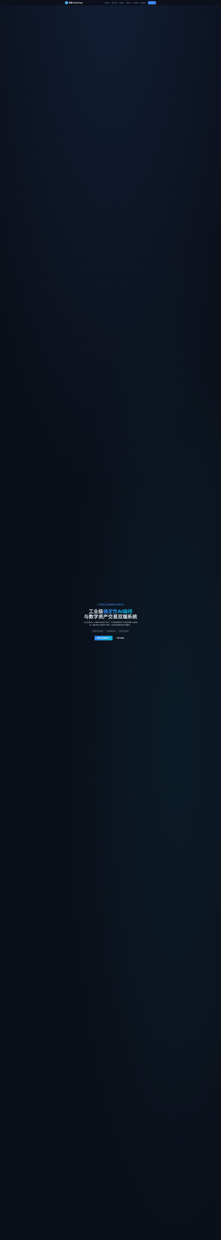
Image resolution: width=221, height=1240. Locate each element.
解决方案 (114, 3)
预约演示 (152, 3)
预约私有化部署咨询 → (103, 638)
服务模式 (143, 3)
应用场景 (135, 3)
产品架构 (121, 3)
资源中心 (128, 3)
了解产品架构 (120, 638)
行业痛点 (106, 3)
